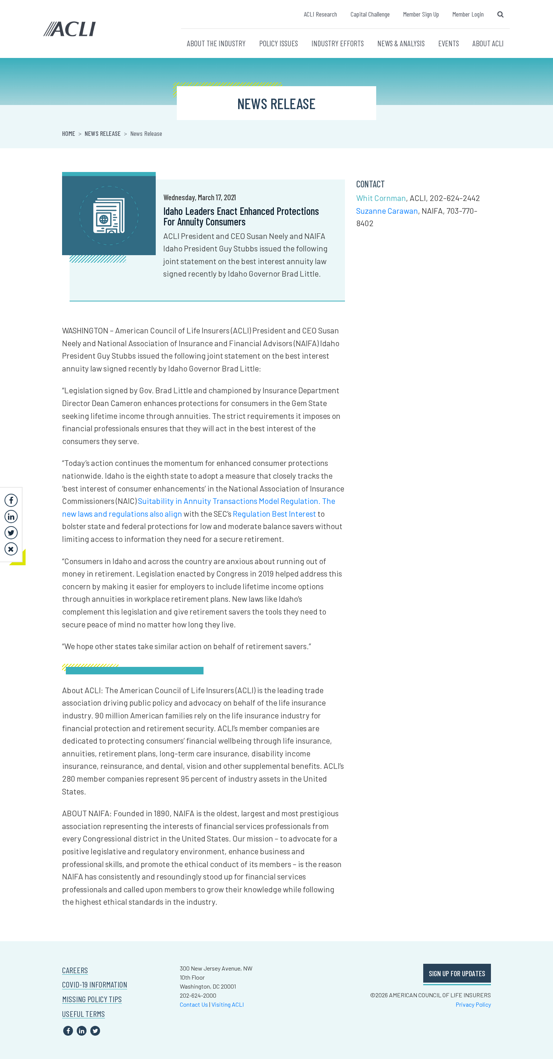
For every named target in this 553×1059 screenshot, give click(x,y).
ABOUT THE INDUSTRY (216, 43)
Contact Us (194, 1004)
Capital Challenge (370, 14)
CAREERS (75, 970)
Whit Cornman (381, 197)
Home (68, 133)
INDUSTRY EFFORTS (337, 43)
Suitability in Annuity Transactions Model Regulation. (229, 500)
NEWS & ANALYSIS (401, 43)
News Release (103, 133)
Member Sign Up (421, 14)
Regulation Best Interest (274, 513)
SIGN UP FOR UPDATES (457, 973)
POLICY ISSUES (278, 43)
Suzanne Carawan (387, 210)
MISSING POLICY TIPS (92, 999)
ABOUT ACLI (488, 43)
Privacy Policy (473, 1004)
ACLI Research (320, 14)
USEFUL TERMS (83, 1013)
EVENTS (448, 43)
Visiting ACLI (227, 1004)
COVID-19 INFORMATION (94, 984)
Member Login (468, 14)
